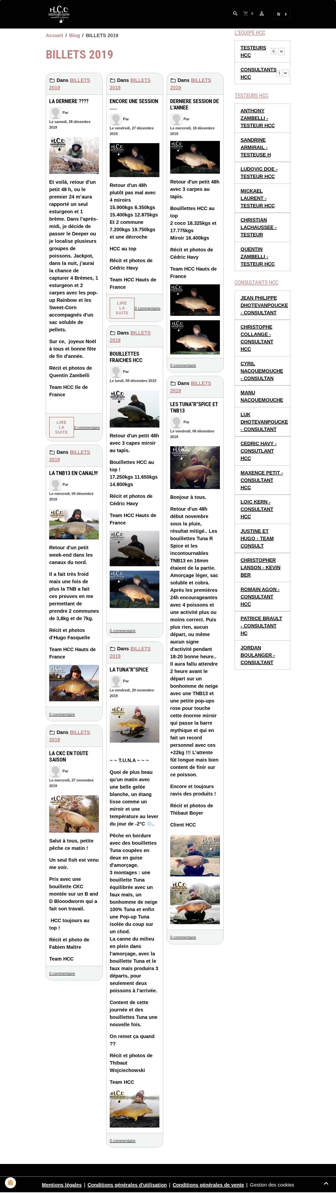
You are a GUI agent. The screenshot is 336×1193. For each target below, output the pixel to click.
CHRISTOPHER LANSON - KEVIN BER (260, 567)
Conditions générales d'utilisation (127, 1185)
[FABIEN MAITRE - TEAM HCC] (74, 814)
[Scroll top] (326, 1183)
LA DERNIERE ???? (69, 101)
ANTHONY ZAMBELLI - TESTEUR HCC (258, 118)
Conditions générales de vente (208, 1185)
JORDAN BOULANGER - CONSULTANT (258, 655)
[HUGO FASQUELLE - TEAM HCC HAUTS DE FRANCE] (74, 524)
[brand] (60, 14)
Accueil (54, 35)
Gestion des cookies (272, 1185)
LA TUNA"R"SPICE (129, 670)
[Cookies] (10, 1182)
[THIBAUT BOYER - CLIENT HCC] (195, 467)
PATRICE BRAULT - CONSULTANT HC (261, 626)
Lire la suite (61, 427)
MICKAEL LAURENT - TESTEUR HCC (258, 198)
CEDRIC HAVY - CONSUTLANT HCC (259, 451)
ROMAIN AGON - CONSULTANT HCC (260, 597)
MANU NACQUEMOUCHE (262, 396)
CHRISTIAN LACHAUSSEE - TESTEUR (259, 227)
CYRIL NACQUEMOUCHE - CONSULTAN (262, 371)
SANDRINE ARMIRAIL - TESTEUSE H (256, 147)
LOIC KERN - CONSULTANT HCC (257, 509)
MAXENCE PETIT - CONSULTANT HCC (262, 480)
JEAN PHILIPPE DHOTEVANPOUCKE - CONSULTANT (264, 305)
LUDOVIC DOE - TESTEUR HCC (259, 172)
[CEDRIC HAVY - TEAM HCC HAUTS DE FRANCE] (134, 160)
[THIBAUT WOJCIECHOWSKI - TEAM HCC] (134, 724)
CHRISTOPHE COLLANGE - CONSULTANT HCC (257, 338)
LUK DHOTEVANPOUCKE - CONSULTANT (264, 422)
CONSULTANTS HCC (258, 73)
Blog (74, 35)
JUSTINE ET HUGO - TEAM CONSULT (257, 538)
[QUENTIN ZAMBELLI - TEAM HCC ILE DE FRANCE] (74, 155)
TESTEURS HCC (253, 51)
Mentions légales (62, 1185)
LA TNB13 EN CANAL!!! (73, 473)
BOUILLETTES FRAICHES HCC (126, 357)
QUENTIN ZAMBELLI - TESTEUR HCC (258, 256)
